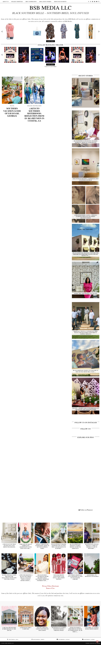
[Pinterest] (92, 1)
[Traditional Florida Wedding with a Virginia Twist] (58, 616)
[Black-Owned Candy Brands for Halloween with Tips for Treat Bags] (9, 563)
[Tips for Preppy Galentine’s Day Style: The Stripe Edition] (58, 563)
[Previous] (2, 31)
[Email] (96, 1)
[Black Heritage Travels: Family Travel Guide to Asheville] (75, 533)
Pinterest (89, 639)
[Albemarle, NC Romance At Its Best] (92, 563)
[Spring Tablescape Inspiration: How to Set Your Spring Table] (42, 533)
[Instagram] (90, 1)
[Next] (99, 31)
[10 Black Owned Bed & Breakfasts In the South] (9, 616)
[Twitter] (88, 1)
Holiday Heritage (17, 1)
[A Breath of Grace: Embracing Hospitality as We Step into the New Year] (25, 533)
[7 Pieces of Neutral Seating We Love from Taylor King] (9, 533)
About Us (6, 1)
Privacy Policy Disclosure (50, 586)
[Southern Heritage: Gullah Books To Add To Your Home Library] (75, 563)
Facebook (64, 639)
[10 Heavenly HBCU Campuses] (25, 616)
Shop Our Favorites (60, 1)
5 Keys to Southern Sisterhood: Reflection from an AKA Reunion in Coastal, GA (34, 114)
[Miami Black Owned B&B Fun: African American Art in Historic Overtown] (92, 533)
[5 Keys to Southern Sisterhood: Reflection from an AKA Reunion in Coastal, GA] (34, 90)
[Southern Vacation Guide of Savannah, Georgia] (12, 90)
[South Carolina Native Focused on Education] (42, 616)
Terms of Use (50, 588)
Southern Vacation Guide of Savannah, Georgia (12, 112)
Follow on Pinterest (86, 510)
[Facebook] (94, 1)
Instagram (38, 639)
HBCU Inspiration (31, 1)
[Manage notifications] (97, 641)
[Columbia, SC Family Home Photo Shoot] (92, 616)
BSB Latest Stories (45, 1)
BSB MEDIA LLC (50, 7)
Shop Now (50, 41)
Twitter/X (13, 639)
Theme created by (93, 643)
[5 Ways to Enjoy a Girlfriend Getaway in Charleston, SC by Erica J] (75, 616)
